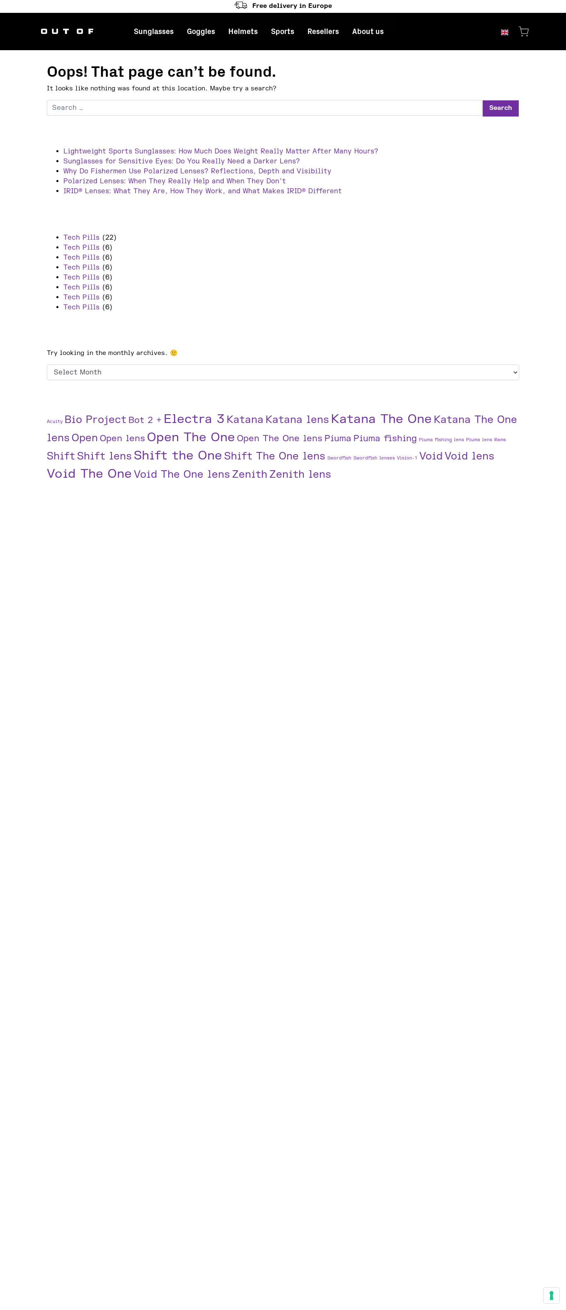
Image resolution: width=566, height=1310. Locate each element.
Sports (282, 31)
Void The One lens (182, 474)
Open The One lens (279, 438)
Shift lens (104, 456)
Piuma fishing (385, 438)
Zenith (249, 474)
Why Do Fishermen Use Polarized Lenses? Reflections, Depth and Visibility (197, 171)
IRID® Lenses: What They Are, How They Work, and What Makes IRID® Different (202, 191)
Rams (500, 439)
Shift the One (178, 455)
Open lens (122, 438)
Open (85, 438)
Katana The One (381, 419)
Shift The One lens (274, 456)
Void (431, 456)
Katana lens (297, 419)
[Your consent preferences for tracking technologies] (551, 1295)
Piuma (337, 438)
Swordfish (339, 458)
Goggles (201, 31)
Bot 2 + (145, 420)
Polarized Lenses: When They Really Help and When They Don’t (174, 181)
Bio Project (95, 419)
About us (368, 31)
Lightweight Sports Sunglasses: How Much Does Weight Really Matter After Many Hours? (220, 151)
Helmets (243, 31)
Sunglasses (154, 31)
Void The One (89, 473)
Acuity (55, 421)
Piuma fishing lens (441, 439)
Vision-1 (407, 458)
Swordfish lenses (374, 458)
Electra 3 (194, 419)
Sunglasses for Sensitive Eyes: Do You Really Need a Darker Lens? (181, 161)
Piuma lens (479, 439)
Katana (245, 419)
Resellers (323, 31)
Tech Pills (81, 237)
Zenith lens (300, 474)
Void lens (469, 456)
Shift (61, 456)
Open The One (191, 437)
